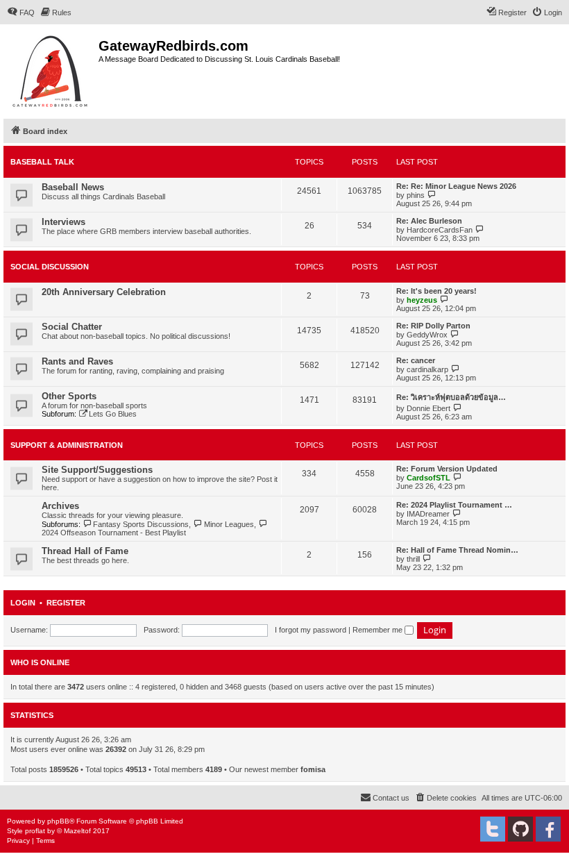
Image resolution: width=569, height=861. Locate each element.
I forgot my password (310, 630)
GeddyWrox (427, 335)
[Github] (520, 829)
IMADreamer (428, 514)
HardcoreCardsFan (440, 230)
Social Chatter (72, 326)
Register (65, 603)
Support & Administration (66, 445)
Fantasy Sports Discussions (141, 524)
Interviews (63, 222)
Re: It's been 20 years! (436, 291)
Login (22, 603)
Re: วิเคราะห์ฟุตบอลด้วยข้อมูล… (451, 397)
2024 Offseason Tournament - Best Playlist (114, 532)
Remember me (379, 630)
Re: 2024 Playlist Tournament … (454, 505)
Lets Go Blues (113, 414)
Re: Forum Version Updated (447, 469)
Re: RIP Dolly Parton (433, 325)
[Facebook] (548, 829)
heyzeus (422, 300)
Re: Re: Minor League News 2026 (456, 186)
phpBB (58, 821)
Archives (60, 506)
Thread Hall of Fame (85, 551)
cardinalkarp (427, 369)
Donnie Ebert (428, 408)
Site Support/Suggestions (97, 470)
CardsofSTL (428, 478)
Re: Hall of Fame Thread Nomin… (457, 550)
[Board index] (51, 70)
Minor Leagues (228, 524)
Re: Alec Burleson (429, 221)
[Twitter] (492, 829)
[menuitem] (21, 12)
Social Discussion (49, 266)
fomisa (312, 769)
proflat (35, 831)
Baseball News (73, 187)
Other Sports (69, 396)
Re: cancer (415, 360)
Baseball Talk (42, 162)
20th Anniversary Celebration (104, 292)
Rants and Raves (77, 361)
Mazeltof (77, 831)
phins (416, 195)
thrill (413, 559)
